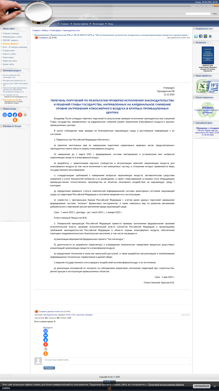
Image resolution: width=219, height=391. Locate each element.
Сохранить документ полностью (51, 311)
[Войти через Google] (25, 114)
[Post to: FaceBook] (200, 36)
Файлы (45, 30)
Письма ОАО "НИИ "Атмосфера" (15, 83)
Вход (110, 24)
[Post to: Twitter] (196, 36)
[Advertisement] (15, 174)
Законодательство (10, 100)
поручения (80, 315)
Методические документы (13, 80)
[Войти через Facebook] (15, 115)
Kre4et (68, 315)
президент (89, 315)
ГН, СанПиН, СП (9, 95)
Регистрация (98, 24)
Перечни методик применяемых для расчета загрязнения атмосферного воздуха (15, 90)
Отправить (49, 368)
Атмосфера (55, 30)
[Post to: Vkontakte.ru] (210, 36)
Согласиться (201, 386)
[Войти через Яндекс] (20, 115)
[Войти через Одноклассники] (15, 120)
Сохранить (43, 37)
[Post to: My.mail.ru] (205, 36)
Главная (64, 24)
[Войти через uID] (5, 115)
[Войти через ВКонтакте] (10, 115)
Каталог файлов (80, 24)
